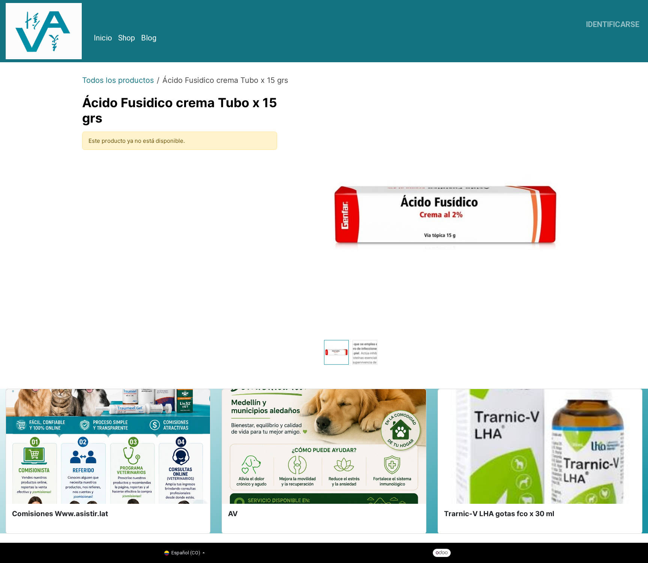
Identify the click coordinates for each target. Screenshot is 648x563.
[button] (336, 216)
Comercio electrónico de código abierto (517, 552)
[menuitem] (103, 38)
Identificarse (612, 24)
